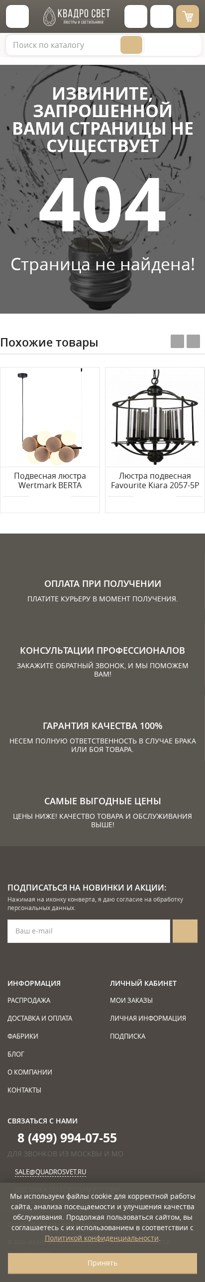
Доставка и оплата (39, 1018)
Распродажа (28, 1000)
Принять (102, 1263)
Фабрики (22, 1036)
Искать (131, 45)
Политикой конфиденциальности (102, 1238)
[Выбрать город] (135, 16)
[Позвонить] (161, 16)
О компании (29, 1072)
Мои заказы (131, 1000)
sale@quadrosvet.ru (50, 1171)
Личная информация (148, 1018)
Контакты (24, 1090)
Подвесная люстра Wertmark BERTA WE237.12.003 (50, 481)
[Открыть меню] (17, 16)
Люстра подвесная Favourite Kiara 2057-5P (155, 481)
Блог (15, 1054)
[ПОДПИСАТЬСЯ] (185, 931)
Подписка (127, 1036)
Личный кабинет (143, 983)
